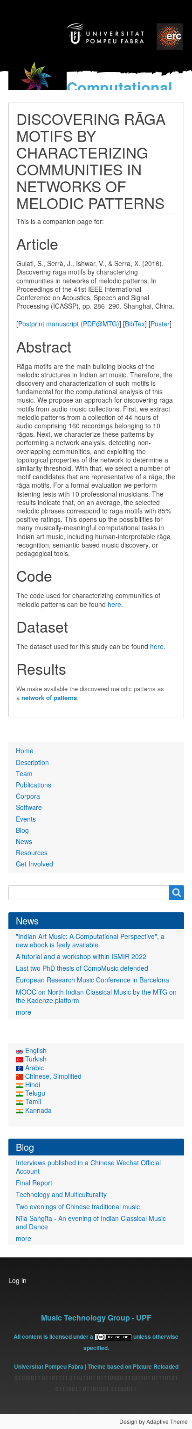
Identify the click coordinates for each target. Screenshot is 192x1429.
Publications (33, 784)
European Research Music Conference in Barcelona (92, 979)
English (35, 1050)
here (114, 604)
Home (25, 750)
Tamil (32, 1101)
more (23, 1012)
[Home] (37, 83)
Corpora (28, 796)
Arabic (33, 1067)
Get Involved (34, 863)
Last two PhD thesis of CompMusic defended (82, 968)
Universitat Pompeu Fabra (48, 1366)
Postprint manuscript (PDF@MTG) (68, 323)
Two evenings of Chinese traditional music (78, 1206)
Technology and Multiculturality (61, 1194)
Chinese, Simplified (52, 1076)
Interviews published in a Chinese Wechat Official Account (88, 1167)
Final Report (34, 1182)
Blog (22, 830)
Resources (32, 852)
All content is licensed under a (54, 1336)
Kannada (37, 1110)
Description (32, 762)
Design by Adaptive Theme (153, 1421)
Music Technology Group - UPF (96, 1317)
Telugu (34, 1092)
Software (29, 807)
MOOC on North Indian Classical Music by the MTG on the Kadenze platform (96, 996)
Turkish (35, 1058)
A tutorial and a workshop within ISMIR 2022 (81, 956)
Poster (160, 323)
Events (26, 818)
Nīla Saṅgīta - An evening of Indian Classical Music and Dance (91, 1222)
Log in (17, 1280)
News (24, 841)
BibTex (135, 323)
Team (24, 773)
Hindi (31, 1084)
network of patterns (49, 697)
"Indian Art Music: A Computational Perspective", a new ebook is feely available (90, 940)
